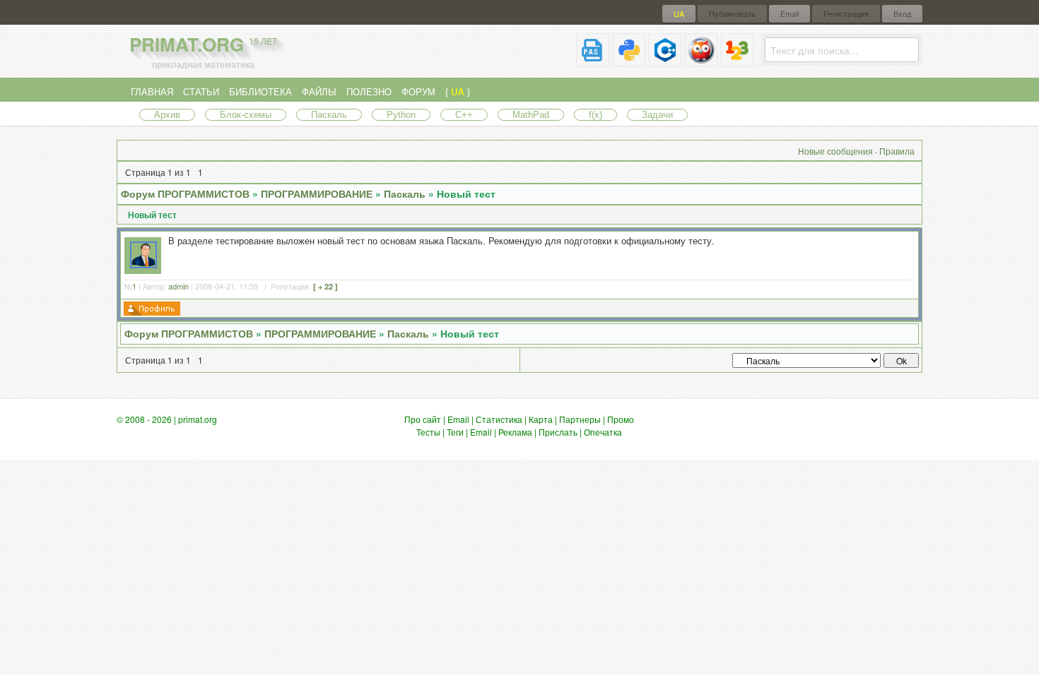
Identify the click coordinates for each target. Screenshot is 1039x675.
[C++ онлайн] (665, 61)
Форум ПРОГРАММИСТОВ (185, 193)
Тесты (428, 432)
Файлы (319, 91)
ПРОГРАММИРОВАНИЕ (316, 193)
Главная (152, 91)
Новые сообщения (835, 151)
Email (789, 13)
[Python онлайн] (629, 61)
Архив (167, 114)
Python (401, 114)
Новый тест (466, 193)
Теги (455, 432)
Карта (541, 419)
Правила (897, 151)
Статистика (499, 419)
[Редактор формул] (737, 61)
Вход (902, 13)
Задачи (657, 114)
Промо (620, 419)
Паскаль (329, 114)
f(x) (595, 114)
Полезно (369, 91)
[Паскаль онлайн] (593, 61)
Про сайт (422, 419)
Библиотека (260, 91)
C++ (464, 114)
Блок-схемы (245, 114)
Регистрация (846, 13)
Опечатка (603, 432)
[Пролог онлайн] (701, 61)
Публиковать (732, 13)
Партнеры (580, 419)
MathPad (530, 114)
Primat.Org (203, 44)
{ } (457, 91)
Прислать (558, 432)
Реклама (515, 432)
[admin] (143, 264)
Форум (418, 91)
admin (178, 286)
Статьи (201, 91)
